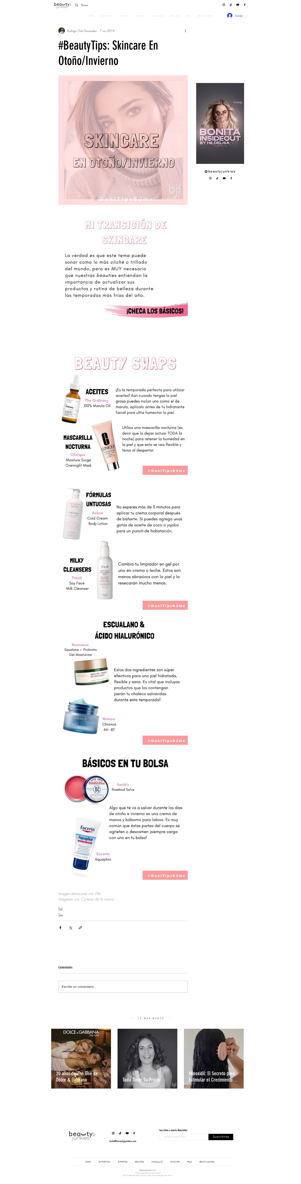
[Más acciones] (185, 30)
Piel (60, 909)
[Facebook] (244, 4)
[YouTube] (237, 4)
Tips (60, 914)
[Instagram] (223, 4)
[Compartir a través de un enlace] (80, 928)
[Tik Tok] (230, 4)
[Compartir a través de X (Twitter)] (70, 928)
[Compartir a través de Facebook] (60, 928)
